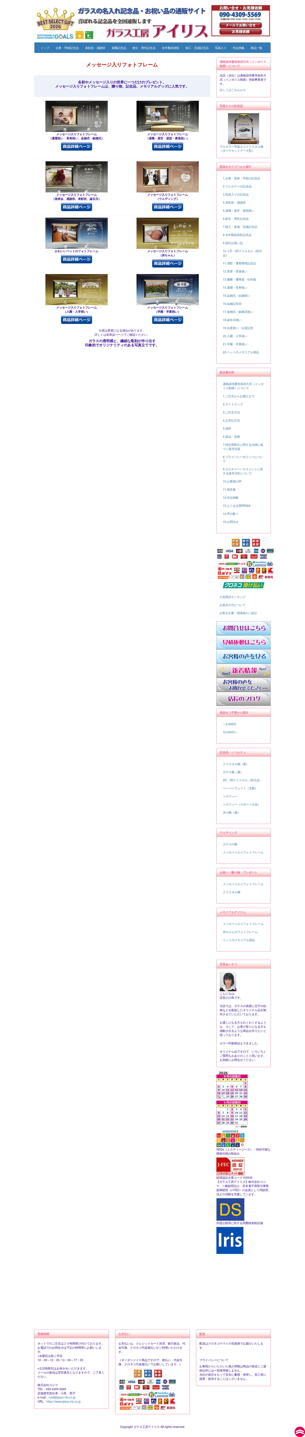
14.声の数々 (231, 513)
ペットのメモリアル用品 (239, 940)
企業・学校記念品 (67, 48)
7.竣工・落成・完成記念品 (240, 227)
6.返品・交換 (231, 436)
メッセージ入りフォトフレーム (243, 852)
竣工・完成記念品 (197, 48)
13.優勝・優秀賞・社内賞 (239, 279)
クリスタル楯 (231, 892)
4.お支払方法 (231, 420)
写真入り (221, 48)
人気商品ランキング (233, 597)
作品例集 (238, 48)
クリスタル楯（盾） (236, 764)
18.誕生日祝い (232, 320)
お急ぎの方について (233, 605)
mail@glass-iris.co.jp (62, 1397)
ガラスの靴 (230, 844)
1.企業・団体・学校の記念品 (241, 178)
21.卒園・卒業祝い (235, 344)
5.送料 (227, 428)
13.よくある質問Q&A (236, 505)
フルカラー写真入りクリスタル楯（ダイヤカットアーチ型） (241, 148)
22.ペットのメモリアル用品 (241, 352)
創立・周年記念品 (144, 48)
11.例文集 (229, 489)
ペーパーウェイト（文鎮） (240, 788)
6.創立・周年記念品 (236, 218)
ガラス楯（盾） (233, 772)
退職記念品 (119, 48)
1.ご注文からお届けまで (238, 396)
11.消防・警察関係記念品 (239, 263)
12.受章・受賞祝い (235, 271)
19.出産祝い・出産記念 (238, 328)
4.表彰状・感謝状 (234, 202)
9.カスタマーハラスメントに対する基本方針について (243, 471)
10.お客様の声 (232, 481)
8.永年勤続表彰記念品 (237, 235)
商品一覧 (256, 48)
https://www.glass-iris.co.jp (63, 1401)
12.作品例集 (231, 497)
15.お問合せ (231, 522)
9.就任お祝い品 (233, 243)
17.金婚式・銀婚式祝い (238, 312)
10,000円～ (230, 732)
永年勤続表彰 (170, 48)
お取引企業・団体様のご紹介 (238, 613)
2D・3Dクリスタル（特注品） (242, 780)
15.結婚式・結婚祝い (236, 295)
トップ (45, 48)
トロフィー (230, 796)
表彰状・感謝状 (95, 48)
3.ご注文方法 (231, 412)
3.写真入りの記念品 (236, 194)
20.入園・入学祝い (235, 336)
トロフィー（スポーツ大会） (242, 804)
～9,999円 (229, 724)
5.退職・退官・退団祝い (238, 210)
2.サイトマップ (233, 404)
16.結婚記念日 (232, 303)
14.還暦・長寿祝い (235, 287)
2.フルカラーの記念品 (237, 186)
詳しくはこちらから (233, 90)
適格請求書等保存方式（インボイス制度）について (243, 386)
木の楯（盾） (231, 812)
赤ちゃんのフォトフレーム (240, 932)
